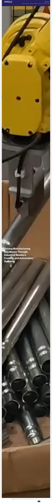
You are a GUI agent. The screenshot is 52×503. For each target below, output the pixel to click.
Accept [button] (39, 501)
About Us (39, 3)
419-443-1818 (47, 1)
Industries (31, 3)
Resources (35, 3)
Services (27, 3)
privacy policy (13, 499)
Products (23, 3)
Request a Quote (44, 3)
